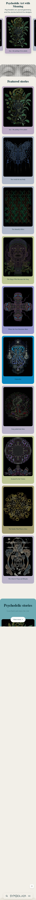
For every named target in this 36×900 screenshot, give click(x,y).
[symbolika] (18, 896)
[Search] (6, 896)
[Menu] (29, 896)
